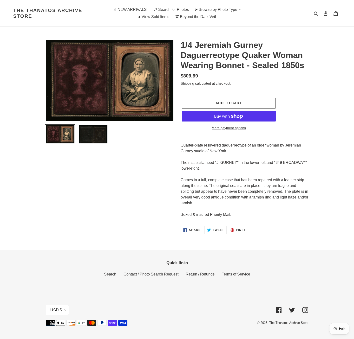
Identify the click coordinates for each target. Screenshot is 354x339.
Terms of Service (236, 274)
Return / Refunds (200, 274)
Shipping (187, 83)
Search (110, 274)
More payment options (229, 128)
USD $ (56, 310)
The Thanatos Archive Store (47, 13)
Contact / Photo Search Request (151, 274)
